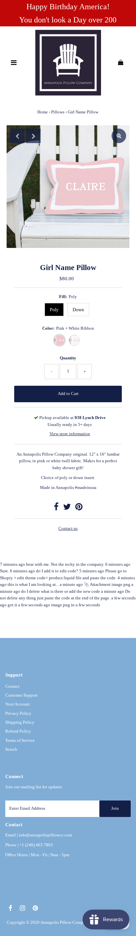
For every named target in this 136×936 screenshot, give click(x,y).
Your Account (17, 704)
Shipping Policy (19, 722)
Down (78, 309)
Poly (54, 309)
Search (11, 749)
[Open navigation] (14, 62)
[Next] (33, 136)
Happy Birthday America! (68, 6)
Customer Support (21, 695)
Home (42, 111)
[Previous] (17, 136)
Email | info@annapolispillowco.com (38, 835)
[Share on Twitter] (67, 508)
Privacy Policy (18, 713)
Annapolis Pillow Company (65, 922)
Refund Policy (18, 731)
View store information (70, 434)
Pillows (57, 111)
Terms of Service (20, 740)
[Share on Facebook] (56, 508)
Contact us (68, 528)
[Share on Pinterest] (79, 508)
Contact (12, 686)
